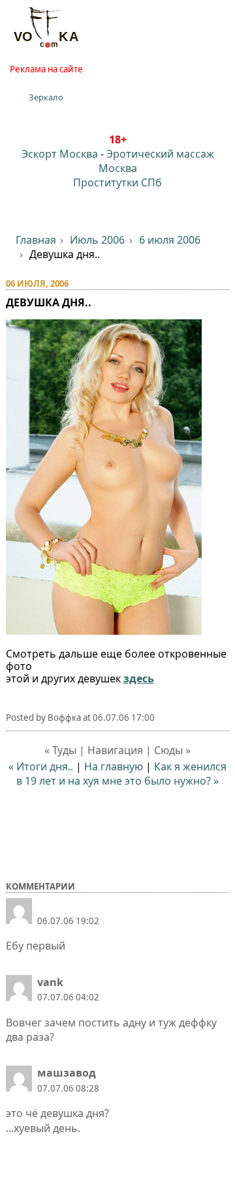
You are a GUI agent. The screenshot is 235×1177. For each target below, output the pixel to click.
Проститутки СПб (117, 182)
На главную (113, 766)
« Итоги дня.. (40, 766)
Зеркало (46, 97)
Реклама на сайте (46, 69)
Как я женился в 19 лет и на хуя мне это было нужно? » (121, 773)
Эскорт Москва (60, 154)
